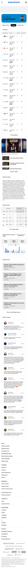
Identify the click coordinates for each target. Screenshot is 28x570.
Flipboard (4, 525)
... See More (6, 269)
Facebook (3, 517)
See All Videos (14, 171)
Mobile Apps (4, 461)
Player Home (5, 25)
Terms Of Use (5, 483)
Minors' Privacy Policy (7, 489)
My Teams (4, 536)
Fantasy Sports (5, 448)
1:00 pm (12, 37)
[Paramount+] (6, 551)
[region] (14, 146)
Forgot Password (5, 539)
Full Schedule (14, 135)
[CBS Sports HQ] (20, 543)
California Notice (5, 495)
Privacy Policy (5, 486)
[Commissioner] (16, 551)
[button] (2, 2)
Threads (3, 522)
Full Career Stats (14, 229)
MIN (7, 101)
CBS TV (3, 477)
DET (7, 54)
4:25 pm (12, 102)
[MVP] (23, 551)
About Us (3, 467)
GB (7, 72)
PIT (7, 119)
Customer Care (5, 504)
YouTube (3, 510)
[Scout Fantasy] (10, 555)
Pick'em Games (5, 446)
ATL (7, 42)
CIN (7, 113)
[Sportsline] (19, 548)
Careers (3, 470)
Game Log (20, 25)
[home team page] (5, 36)
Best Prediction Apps (6, 456)
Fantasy (13, 25)
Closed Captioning (6, 492)
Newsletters (4, 534)
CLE (7, 48)
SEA (7, 124)
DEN (7, 78)
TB (6, 66)
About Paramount (6, 472)
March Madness (5, 458)
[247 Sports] (9, 548)
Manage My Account (6, 531)
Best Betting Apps (6, 453)
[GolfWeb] (18, 555)
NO (7, 84)
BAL (7, 90)
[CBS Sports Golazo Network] (14, 546)
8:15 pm (12, 72)
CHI (7, 36)
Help (2, 501)
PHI (7, 60)
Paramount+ (4, 475)
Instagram (4, 515)
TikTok (3, 512)
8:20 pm (12, 55)
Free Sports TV (5, 451)
